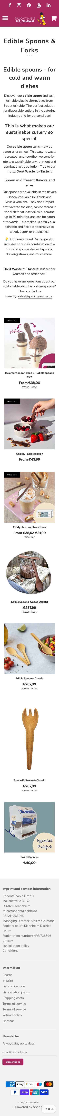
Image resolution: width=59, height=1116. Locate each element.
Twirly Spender (29, 857)
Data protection (13, 986)
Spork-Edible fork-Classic (29, 780)
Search (7, 975)
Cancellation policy (16, 992)
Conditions (10, 951)
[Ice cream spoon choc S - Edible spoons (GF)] (29, 343)
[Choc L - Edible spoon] (29, 424)
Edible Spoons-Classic (29, 678)
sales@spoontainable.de (35, 296)
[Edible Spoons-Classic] (29, 648)
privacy (7, 941)
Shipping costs (13, 998)
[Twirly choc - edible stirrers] (29, 497)
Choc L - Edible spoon (29, 453)
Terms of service (14, 1004)
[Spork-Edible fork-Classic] (29, 738)
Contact (8, 1021)
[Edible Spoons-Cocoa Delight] (29, 573)
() (29, 387)
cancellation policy (15, 946)
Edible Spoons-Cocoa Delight (29, 601)
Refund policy (12, 1015)
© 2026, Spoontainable (28, 1102)
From (29, 383)
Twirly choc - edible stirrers (29, 527)
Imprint (7, 980)
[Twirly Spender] (29, 827)
